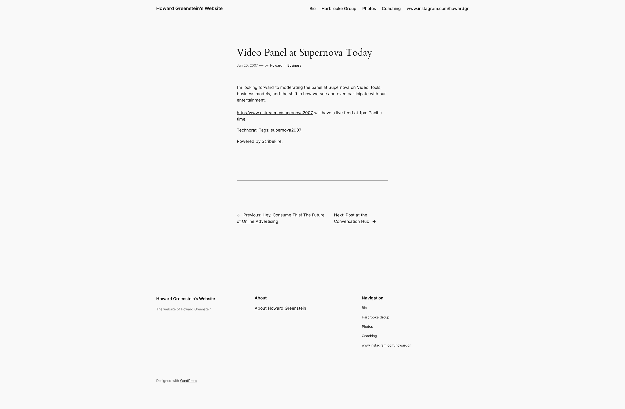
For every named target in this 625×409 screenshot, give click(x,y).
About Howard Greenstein (280, 308)
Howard (276, 65)
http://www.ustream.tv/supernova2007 (275, 112)
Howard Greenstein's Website (189, 8)
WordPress (188, 380)
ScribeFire (271, 141)
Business (294, 65)
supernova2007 (286, 130)
